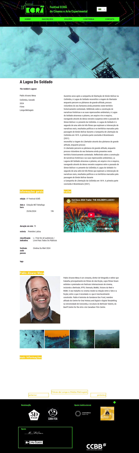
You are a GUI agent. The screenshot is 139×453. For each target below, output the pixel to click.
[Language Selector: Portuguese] (102, 9)
